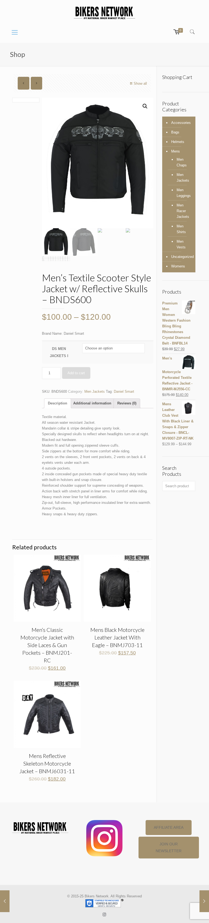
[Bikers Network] (104, 12)
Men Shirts (181, 229)
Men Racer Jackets (183, 211)
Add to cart (76, 373)
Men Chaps (182, 162)
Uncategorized (182, 257)
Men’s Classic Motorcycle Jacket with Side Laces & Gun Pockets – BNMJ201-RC (47, 644)
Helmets (177, 142)
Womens (178, 266)
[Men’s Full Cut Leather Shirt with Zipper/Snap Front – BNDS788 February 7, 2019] (5, 901)
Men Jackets (94, 391)
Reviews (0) (126, 403)
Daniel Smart (124, 391)
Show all (140, 83)
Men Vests (181, 244)
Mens (175, 151)
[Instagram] (104, 914)
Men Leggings (183, 193)
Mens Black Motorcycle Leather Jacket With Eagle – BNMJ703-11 (117, 637)
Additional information (92, 403)
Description (57, 403)
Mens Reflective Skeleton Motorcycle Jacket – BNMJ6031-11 (47, 763)
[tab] (57, 403)
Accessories (181, 123)
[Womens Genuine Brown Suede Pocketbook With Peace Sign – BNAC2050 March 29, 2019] (204, 901)
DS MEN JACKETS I (59, 352)
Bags (175, 132)
